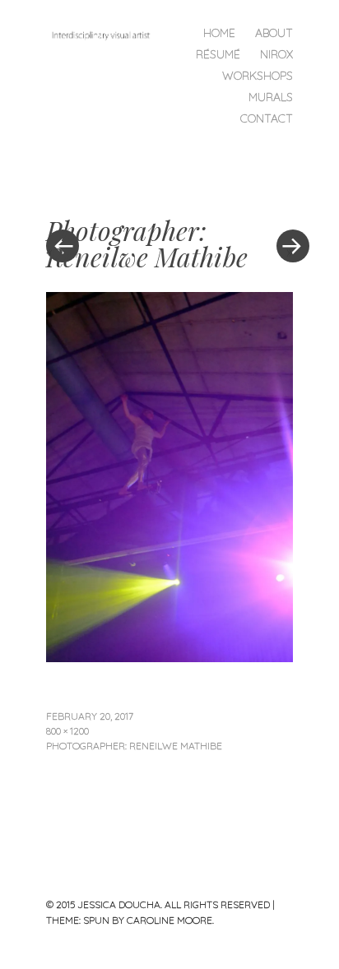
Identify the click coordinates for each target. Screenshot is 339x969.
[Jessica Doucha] (108, 34)
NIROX (276, 54)
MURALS (270, 97)
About (274, 33)
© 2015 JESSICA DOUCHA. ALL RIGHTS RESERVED (158, 904)
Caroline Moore (169, 920)
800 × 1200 (67, 731)
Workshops (257, 75)
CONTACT (266, 118)
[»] (284, 196)
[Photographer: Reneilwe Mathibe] (169, 656)
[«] (108, 196)
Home (219, 33)
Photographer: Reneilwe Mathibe (134, 746)
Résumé (218, 54)
